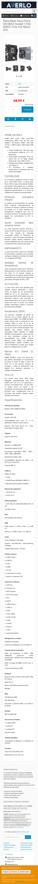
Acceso (15, 16)
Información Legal (26, 843)
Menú (6, 16)
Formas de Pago (26, 847)
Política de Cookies (20, 881)
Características (10, 126)
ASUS (19, 84)
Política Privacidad (9, 845)
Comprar (27, 109)
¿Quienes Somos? (26, 849)
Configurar (6, 872)
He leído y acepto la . (17, 832)
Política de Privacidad (18, 827)
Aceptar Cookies (24, 872)
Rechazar (14, 872)
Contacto (25, 16)
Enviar (28, 837)
